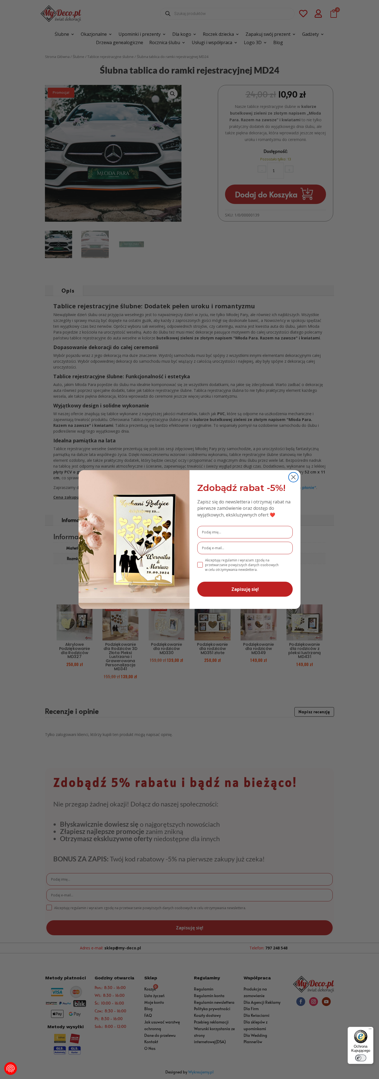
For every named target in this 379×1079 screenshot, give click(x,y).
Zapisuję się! (245, 589)
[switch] (360, 1058)
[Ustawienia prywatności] (10, 1068)
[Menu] (370, 1030)
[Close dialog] (293, 477)
